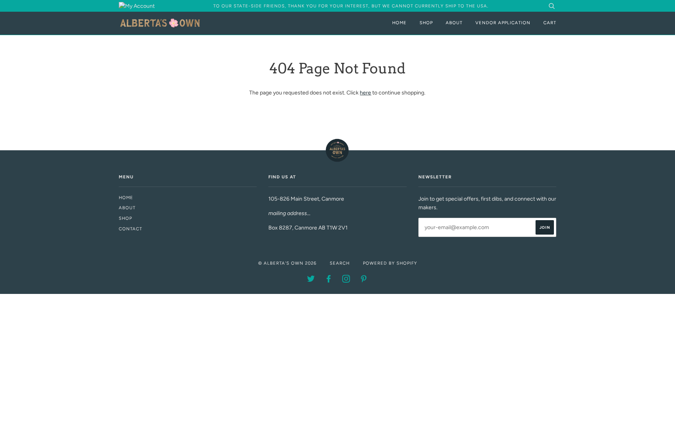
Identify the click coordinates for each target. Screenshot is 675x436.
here (365, 92)
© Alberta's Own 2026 (287, 263)
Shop (426, 22)
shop (125, 218)
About (454, 22)
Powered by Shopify (390, 263)
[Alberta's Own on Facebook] (329, 280)
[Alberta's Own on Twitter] (311, 280)
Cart (549, 22)
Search (340, 263)
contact (130, 228)
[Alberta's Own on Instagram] (346, 280)
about (127, 207)
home (126, 197)
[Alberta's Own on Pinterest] (364, 280)
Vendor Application (502, 22)
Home (399, 22)
